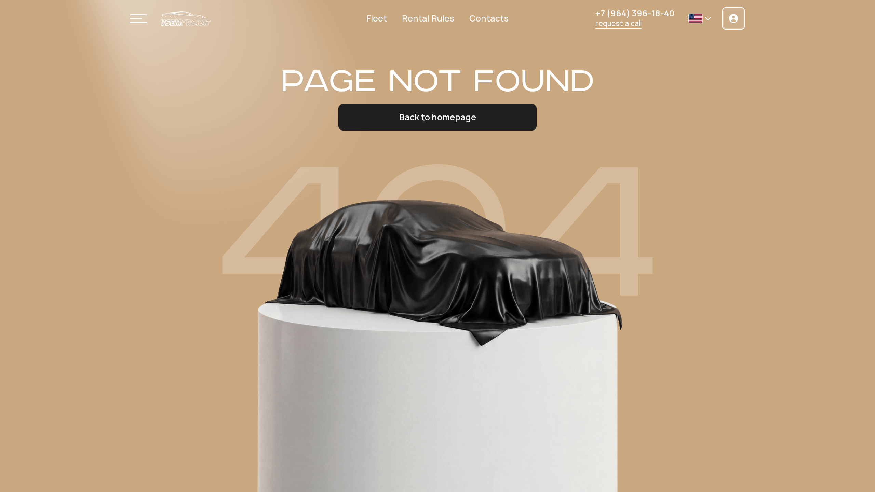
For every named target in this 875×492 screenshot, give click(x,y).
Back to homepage (437, 117)
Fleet (376, 18)
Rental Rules (428, 18)
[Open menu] (138, 18)
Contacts (489, 18)
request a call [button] (618, 23)
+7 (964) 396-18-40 (635, 13)
